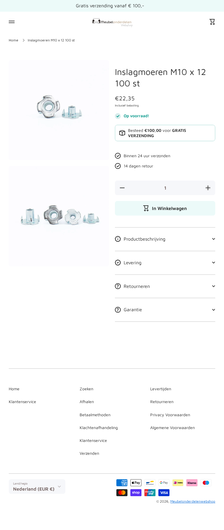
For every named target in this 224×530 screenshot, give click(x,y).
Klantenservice (22, 401)
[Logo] (112, 21)
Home (13, 40)
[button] (212, 22)
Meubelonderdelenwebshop (192, 501)
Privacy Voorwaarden (170, 414)
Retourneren (162, 401)
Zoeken (86, 388)
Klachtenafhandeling (99, 427)
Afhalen (87, 401)
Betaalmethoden (95, 414)
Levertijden (160, 388)
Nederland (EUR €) (34, 488)
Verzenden (89, 453)
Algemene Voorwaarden (172, 427)
